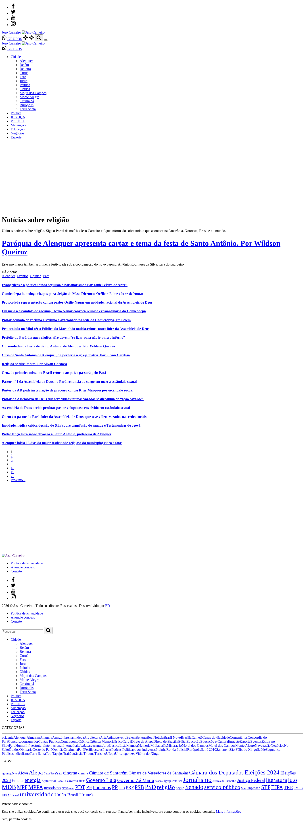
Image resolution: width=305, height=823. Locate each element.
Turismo (100, 753)
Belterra (25, 69)
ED (107, 606)
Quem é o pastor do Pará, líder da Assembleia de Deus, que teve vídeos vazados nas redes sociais (74, 417)
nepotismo (52, 787)
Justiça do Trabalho (224, 781)
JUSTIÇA (18, 117)
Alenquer (26, 61)
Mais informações (228, 811)
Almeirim (33, 737)
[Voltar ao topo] (4, 800)
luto (292, 780)
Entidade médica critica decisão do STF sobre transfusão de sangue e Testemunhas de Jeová (71, 425)
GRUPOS (14, 39)
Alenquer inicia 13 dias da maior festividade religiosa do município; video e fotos (62, 443)
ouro (71, 788)
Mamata (132, 745)
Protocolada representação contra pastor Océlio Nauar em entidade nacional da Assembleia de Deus (77, 302)
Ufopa (110, 753)
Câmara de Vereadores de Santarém (158, 773)
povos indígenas (144, 749)
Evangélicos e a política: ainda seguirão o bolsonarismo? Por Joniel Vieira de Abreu (64, 285)
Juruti (23, 81)
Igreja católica (173, 781)
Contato (16, 571)
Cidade (16, 57)
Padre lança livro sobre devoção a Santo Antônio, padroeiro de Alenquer (56, 434)
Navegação (263, 745)
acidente (7, 737)
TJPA (277, 787)
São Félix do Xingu (243, 749)
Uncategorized (125, 753)
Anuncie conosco (23, 567)
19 (12, 472)
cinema (70, 773)
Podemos (102, 787)
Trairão (68, 753)
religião (166, 787)
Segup (180, 788)
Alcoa (23, 773)
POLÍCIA (18, 121)
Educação (18, 129)
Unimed (14, 795)
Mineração (18, 125)
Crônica (84, 741)
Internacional (53, 745)
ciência (83, 773)
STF (265, 787)
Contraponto (69, 741)
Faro (23, 77)
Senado (194, 787)
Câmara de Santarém (108, 773)
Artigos (111, 737)
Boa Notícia (155, 737)
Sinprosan (253, 788)
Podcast (116, 749)
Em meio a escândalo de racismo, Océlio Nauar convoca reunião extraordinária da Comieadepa (74, 311)
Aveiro (121, 737)
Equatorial (49, 781)
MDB (9, 786)
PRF (130, 787)
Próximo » (18, 480)
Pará (46, 276)
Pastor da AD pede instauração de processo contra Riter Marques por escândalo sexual (67, 390)
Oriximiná (27, 101)
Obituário (26, 749)
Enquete (234, 741)
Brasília (186, 737)
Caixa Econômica (53, 773)
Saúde (261, 749)
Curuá (24, 73)
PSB (139, 787)
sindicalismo (21, 753)
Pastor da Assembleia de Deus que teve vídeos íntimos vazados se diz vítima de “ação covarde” (73, 399)
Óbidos (25, 89)
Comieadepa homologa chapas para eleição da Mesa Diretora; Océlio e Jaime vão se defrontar (72, 294)
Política (16, 113)
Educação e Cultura (214, 741)
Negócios (17, 133)
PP (115, 787)
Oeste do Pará (42, 749)
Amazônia (59, 737)
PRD (122, 788)
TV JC (298, 788)
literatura (276, 780)
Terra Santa (28, 109)
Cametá (197, 737)
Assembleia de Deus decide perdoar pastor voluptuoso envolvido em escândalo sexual (66, 408)
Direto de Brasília (165, 741)
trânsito (78, 753)
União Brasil (66, 794)
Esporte (16, 137)
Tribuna (89, 753)
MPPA (35, 787)
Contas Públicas (49, 741)
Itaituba (25, 85)
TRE (288, 787)
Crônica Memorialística (106, 741)
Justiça (114, 745)
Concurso (15, 741)
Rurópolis (26, 105)
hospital (159, 781)
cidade (225, 737)
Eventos (22, 276)
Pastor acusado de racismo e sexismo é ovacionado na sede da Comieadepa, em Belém (66, 320)
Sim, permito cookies (16, 819)
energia (33, 780)
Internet (68, 745)
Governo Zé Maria (135, 780)
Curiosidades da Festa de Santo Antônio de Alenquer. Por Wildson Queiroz (58, 346)
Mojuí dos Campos (33, 93)
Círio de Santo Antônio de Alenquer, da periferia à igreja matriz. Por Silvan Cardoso (66, 355)
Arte (103, 737)
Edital (182, 741)
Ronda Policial (176, 749)
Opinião (35, 276)
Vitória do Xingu (147, 753)
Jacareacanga (93, 745)
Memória (144, 745)
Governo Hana (76, 781)
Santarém (222, 749)
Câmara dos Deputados (216, 772)
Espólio (61, 781)
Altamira (46, 737)
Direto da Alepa (142, 741)
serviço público (222, 787)
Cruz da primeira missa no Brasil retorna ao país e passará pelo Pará (54, 372)
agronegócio (9, 773)
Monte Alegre (29, 97)
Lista (122, 745)
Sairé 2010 (208, 749)
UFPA (6, 795)
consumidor (30, 741)
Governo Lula (101, 780)
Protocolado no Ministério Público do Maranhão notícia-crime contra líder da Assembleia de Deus (75, 329)
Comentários (239, 737)
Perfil (88, 749)
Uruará (86, 794)
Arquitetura (92, 737)
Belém (24, 65)
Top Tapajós (54, 753)
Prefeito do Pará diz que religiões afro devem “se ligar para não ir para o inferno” (63, 337)
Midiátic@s (158, 745)
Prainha (161, 749)
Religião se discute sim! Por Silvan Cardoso (34, 364)
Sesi (243, 788)
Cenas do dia (211, 737)
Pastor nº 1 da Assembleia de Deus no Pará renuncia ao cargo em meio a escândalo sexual (69, 381)
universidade (37, 794)
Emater (18, 780)
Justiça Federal (251, 780)
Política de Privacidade (27, 563)
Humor (20, 745)
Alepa (36, 772)
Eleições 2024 (262, 772)
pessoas (97, 749)
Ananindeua (75, 737)
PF (89, 787)
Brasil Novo (172, 737)
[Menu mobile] (46, 40)
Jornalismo (197, 779)
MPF (22, 787)
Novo (65, 788)
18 (12, 468)
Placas (106, 749)
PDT (80, 787)
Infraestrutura (34, 745)
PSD (150, 787)
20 (12, 476)
